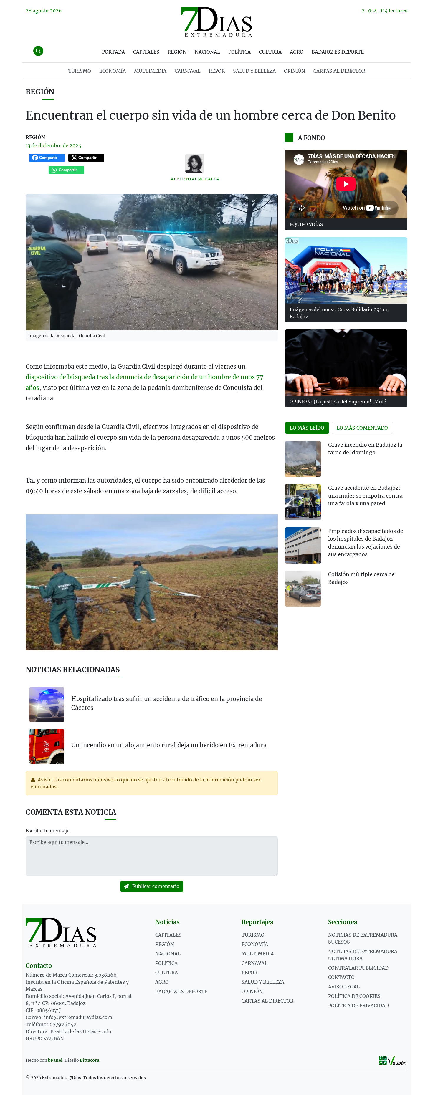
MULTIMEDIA (150, 71)
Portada (113, 52)
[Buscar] (38, 51)
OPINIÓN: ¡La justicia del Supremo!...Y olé (338, 402)
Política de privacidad (358, 1005)
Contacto (341, 977)
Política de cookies (354, 996)
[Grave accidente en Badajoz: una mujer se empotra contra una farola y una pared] (303, 502)
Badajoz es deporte (338, 52)
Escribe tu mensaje (48, 831)
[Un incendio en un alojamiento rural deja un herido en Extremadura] (46, 746)
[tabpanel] (346, 527)
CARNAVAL (188, 71)
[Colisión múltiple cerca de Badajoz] (303, 589)
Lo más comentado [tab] (362, 428)
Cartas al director (339, 71)
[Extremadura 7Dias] (216, 22)
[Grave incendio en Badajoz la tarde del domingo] (303, 459)
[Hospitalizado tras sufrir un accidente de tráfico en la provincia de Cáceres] (46, 704)
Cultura (270, 52)
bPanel (55, 1060)
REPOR (217, 71)
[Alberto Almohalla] (195, 163)
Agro (296, 52)
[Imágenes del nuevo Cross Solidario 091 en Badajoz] (346, 270)
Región (177, 52)
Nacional (207, 52)
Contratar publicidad (358, 968)
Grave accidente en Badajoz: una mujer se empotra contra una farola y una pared (365, 496)
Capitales (146, 52)
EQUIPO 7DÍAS (306, 224)
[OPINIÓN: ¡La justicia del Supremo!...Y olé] (346, 362)
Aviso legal (344, 987)
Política (239, 52)
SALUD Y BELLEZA (254, 71)
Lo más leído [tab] (307, 428)
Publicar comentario (155, 886)
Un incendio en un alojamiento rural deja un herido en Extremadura (169, 745)
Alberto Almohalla (195, 179)
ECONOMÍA (112, 71)
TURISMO (79, 71)
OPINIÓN (294, 71)
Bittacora (89, 1060)
